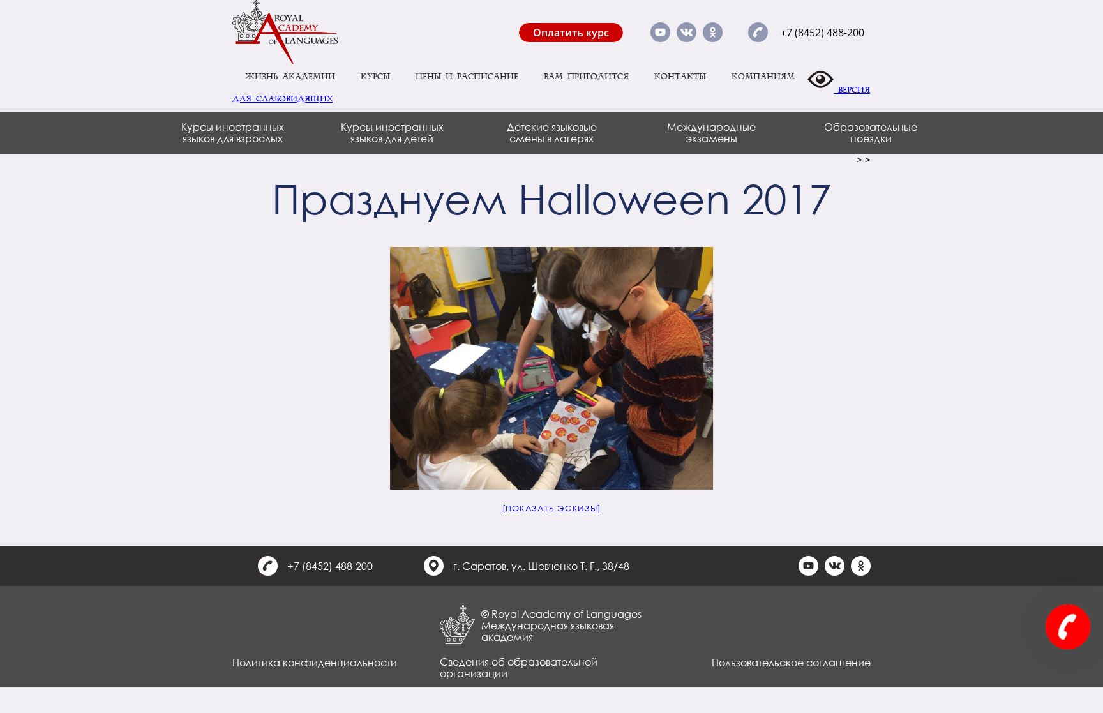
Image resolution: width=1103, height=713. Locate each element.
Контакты (680, 76)
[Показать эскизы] (551, 508)
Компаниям (763, 76)
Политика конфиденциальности (314, 662)
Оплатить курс (571, 33)
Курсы (375, 76)
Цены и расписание (467, 76)
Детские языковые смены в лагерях (552, 132)
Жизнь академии (290, 76)
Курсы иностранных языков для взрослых (232, 132)
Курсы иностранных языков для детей (392, 132)
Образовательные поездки (870, 132)
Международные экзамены (711, 132)
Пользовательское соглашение (791, 662)
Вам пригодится (586, 76)
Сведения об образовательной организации (518, 667)
